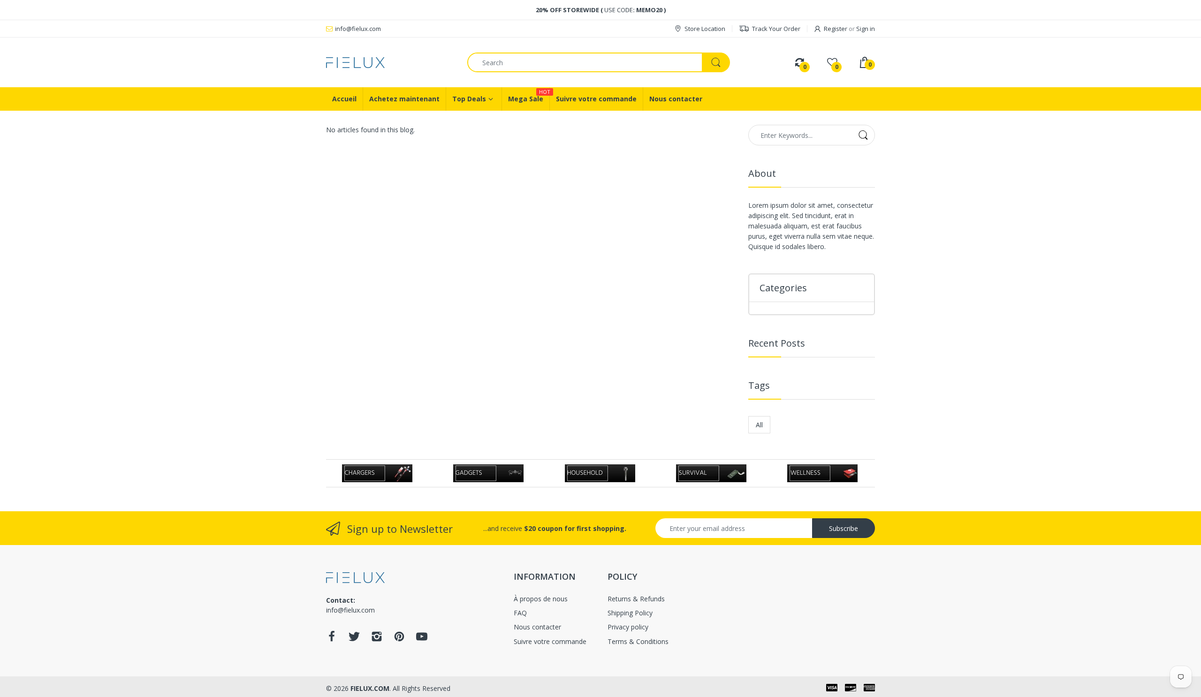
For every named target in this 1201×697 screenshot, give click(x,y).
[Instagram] (376, 639)
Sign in (865, 28)
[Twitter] (354, 639)
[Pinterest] (399, 639)
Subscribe (843, 528)
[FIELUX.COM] (389, 62)
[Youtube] (421, 639)
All (759, 424)
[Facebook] (331, 639)
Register (835, 28)
